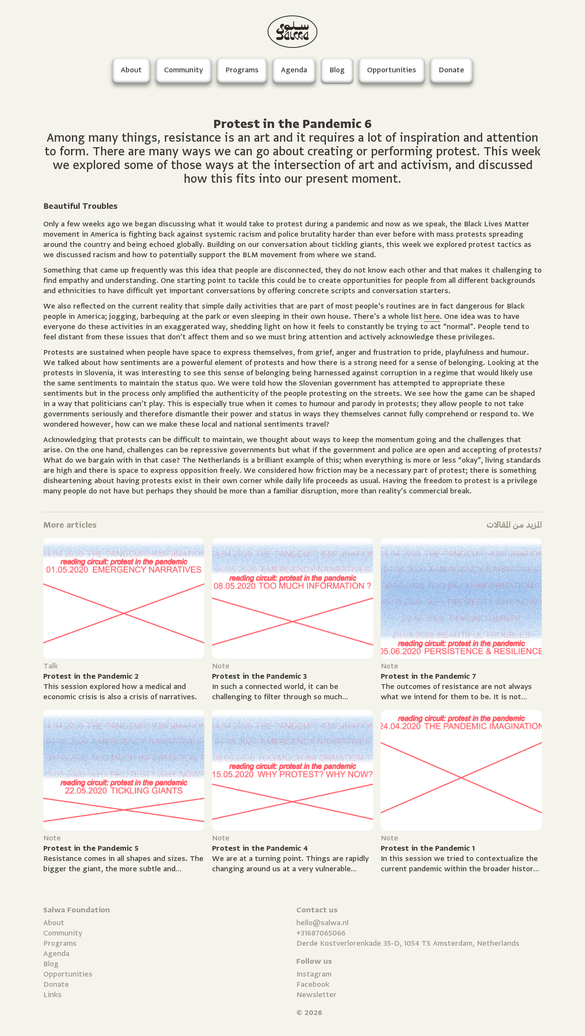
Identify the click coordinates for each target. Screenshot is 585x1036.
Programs (60, 943)
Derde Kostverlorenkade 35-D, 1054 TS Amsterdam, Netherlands (407, 943)
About (53, 923)
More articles (70, 524)
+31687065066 (321, 933)
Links (52, 995)
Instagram (313, 974)
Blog (51, 964)
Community (62, 933)
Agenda (56, 954)
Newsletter (316, 995)
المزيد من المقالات (514, 524)
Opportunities (68, 974)
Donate (56, 984)
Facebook (312, 984)
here (432, 316)
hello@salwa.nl (322, 923)
